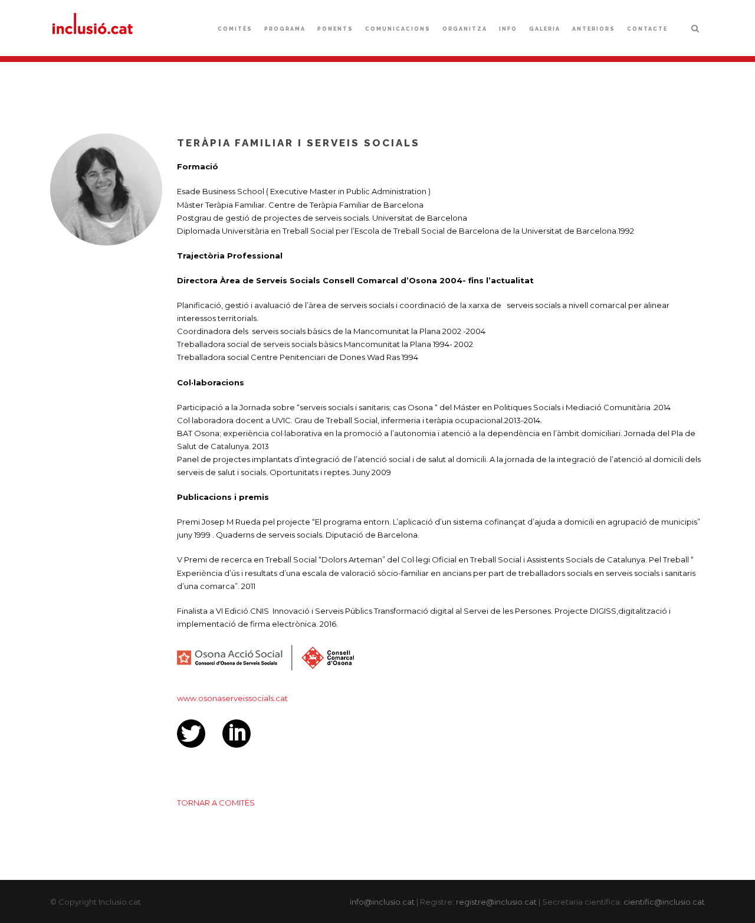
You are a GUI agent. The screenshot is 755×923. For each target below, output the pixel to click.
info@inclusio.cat (382, 901)
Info (508, 29)
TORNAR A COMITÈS (216, 802)
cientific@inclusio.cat (664, 901)
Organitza (464, 29)
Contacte (647, 29)
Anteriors (593, 29)
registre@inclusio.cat (496, 901)
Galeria (544, 29)
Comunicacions (398, 29)
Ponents (335, 29)
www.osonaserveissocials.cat (232, 698)
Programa (285, 29)
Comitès (235, 29)
